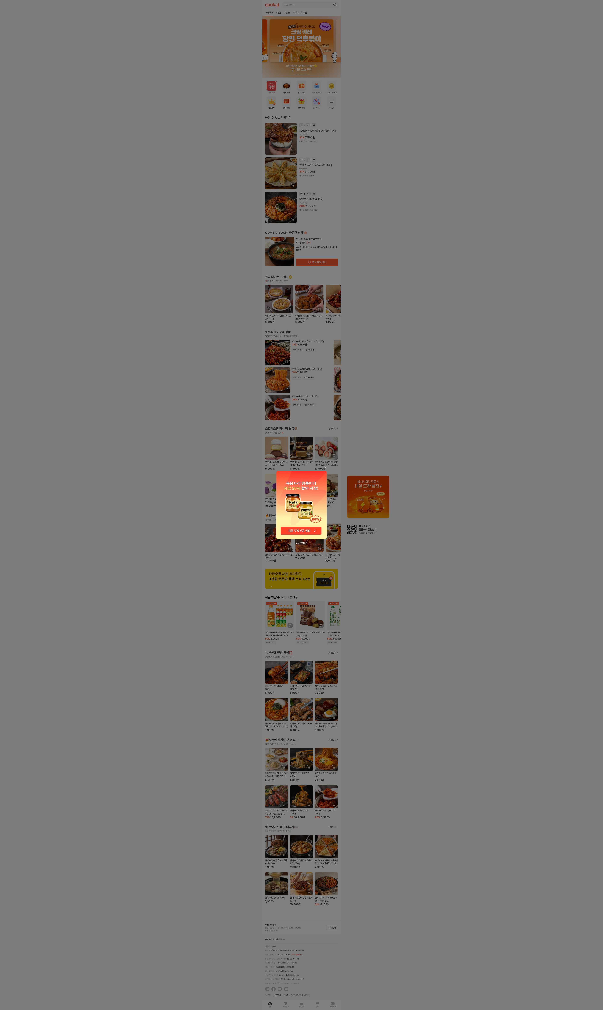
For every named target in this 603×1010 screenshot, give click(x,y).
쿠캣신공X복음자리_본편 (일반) (301, 505)
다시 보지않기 (301, 543)
